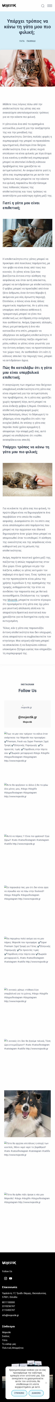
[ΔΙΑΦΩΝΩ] (46, 1382)
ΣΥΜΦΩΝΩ (19, 1393)
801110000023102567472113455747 (8, 1306)
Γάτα (22, 41)
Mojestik (12, 599)
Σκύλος (6, 1336)
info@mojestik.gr (10, 1315)
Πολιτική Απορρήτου (13, 1348)
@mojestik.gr (27, 717)
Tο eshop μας (9, 1344)
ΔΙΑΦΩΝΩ (36, 1393)
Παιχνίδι (31, 41)
